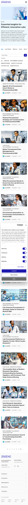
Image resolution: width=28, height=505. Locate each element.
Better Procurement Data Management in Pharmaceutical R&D (12, 151)
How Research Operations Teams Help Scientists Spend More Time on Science (13, 405)
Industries (4, 478)
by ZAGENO (7, 92)
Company (4, 491)
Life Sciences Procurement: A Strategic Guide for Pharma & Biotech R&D (13, 309)
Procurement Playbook (16, 60)
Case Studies (8, 49)
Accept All (14, 270)
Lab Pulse (6, 60)
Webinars (15, 49)
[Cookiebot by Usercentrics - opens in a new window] (17, 225)
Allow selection (14, 275)
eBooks (25, 49)
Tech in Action (5, 65)
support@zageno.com (18, 462)
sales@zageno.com (5, 466)
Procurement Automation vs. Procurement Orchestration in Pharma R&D (13, 214)
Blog (2, 49)
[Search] (25, 55)
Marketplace (5, 482)
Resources (4, 487)
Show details (21, 266)
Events (20, 49)
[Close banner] (25, 225)
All (2, 60)
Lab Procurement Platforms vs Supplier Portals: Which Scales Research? (14, 341)
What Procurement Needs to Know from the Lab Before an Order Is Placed (13, 183)
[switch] (24, 253)
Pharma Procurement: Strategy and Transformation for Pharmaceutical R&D (13, 120)
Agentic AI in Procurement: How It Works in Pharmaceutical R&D (12, 88)
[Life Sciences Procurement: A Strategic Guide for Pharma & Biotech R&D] (14, 295)
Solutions (4, 474)
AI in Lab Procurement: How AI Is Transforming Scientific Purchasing (14, 437)
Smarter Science (5, 63)
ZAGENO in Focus (14, 65)
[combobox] (11, 55)
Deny (14, 278)
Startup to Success (16, 63)
